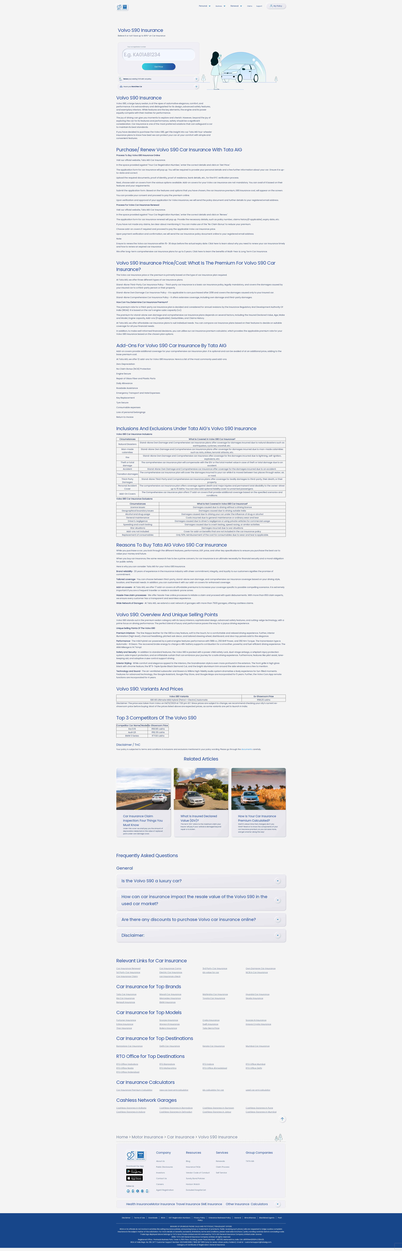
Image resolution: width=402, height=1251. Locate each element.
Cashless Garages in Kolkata (131, 1107)
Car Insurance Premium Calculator (134, 1089)
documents (246, 749)
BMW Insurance (167, 1002)
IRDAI (163, 1218)
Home (122, 1137)
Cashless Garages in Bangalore (176, 1107)
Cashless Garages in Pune (259, 1107)
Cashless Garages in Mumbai (261, 1111)
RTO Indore (208, 1064)
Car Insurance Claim (127, 976)
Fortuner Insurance (126, 1020)
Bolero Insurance (168, 1028)
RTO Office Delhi (254, 1068)
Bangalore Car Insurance (129, 1046)
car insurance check (169, 976)
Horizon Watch (193, 1184)
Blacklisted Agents (266, 1218)
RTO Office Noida (124, 1068)
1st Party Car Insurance (128, 972)
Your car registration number (136, 47)
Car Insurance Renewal (128, 968)
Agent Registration (165, 1190)
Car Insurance (180, 1137)
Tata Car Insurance (126, 994)
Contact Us (161, 1178)
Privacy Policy (199, 1218)
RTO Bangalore (167, 1064)
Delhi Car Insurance (169, 1046)
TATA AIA (250, 1161)
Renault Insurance (125, 1002)
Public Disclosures (164, 1167)
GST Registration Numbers (179, 1218)
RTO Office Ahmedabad (215, 1068)
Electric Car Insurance (170, 972)
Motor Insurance (147, 1137)
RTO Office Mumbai (255, 1064)
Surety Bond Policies (195, 1178)
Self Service (221, 1172)
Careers (160, 1184)
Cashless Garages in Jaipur (217, 1111)
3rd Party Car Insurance (215, 968)
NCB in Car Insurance (257, 972)
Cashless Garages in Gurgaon (218, 1107)
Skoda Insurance (254, 998)
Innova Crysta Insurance (258, 1024)
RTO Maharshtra (167, 1068)
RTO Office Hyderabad (127, 1072)
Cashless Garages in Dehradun (175, 1111)
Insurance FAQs (193, 1167)
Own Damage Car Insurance (261, 968)
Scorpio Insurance (168, 1020)
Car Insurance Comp (170, 968)
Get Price (158, 66)
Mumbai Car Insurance (258, 1046)
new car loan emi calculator (173, 1089)
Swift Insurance (210, 1024)
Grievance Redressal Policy (220, 1218)
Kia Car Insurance (125, 998)
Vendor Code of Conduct (198, 1172)
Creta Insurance (211, 1020)
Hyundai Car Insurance (257, 994)
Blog (188, 1161)
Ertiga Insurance (124, 1024)
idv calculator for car (213, 1089)
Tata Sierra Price (211, 1028)
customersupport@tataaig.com (258, 1242)
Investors (160, 1172)
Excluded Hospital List (196, 1190)
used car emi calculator (258, 1089)
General (237, 1218)
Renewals (220, 1161)
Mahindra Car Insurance (215, 994)
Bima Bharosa (250, 1218)
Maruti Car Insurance (170, 994)
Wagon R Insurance (169, 1024)
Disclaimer (126, 1218)
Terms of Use (139, 1218)
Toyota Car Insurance (214, 998)
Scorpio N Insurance (256, 1020)
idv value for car (211, 972)
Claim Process (222, 1167)
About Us (160, 1161)
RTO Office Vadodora (127, 1064)
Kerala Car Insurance (214, 1046)
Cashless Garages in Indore (130, 1111)
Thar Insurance (124, 1028)
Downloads (152, 1218)
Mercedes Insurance (170, 998)
